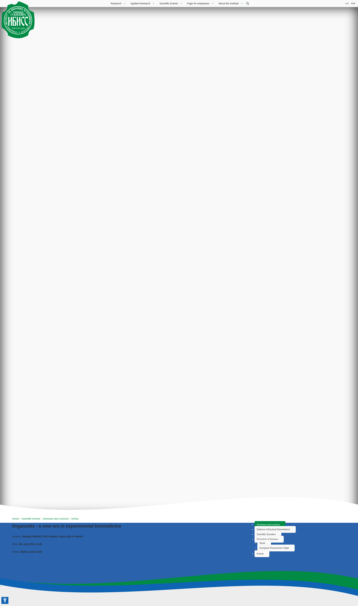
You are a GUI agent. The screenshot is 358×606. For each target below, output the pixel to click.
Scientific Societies (266, 534)
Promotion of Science (267, 539)
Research (116, 3)
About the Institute (228, 3)
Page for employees (198, 3)
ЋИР (353, 3)
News (262, 543)
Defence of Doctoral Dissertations (273, 529)
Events (260, 554)
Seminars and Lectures (268, 524)
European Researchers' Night (274, 548)
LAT (347, 3)
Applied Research (140, 3)
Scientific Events (168, 3)
